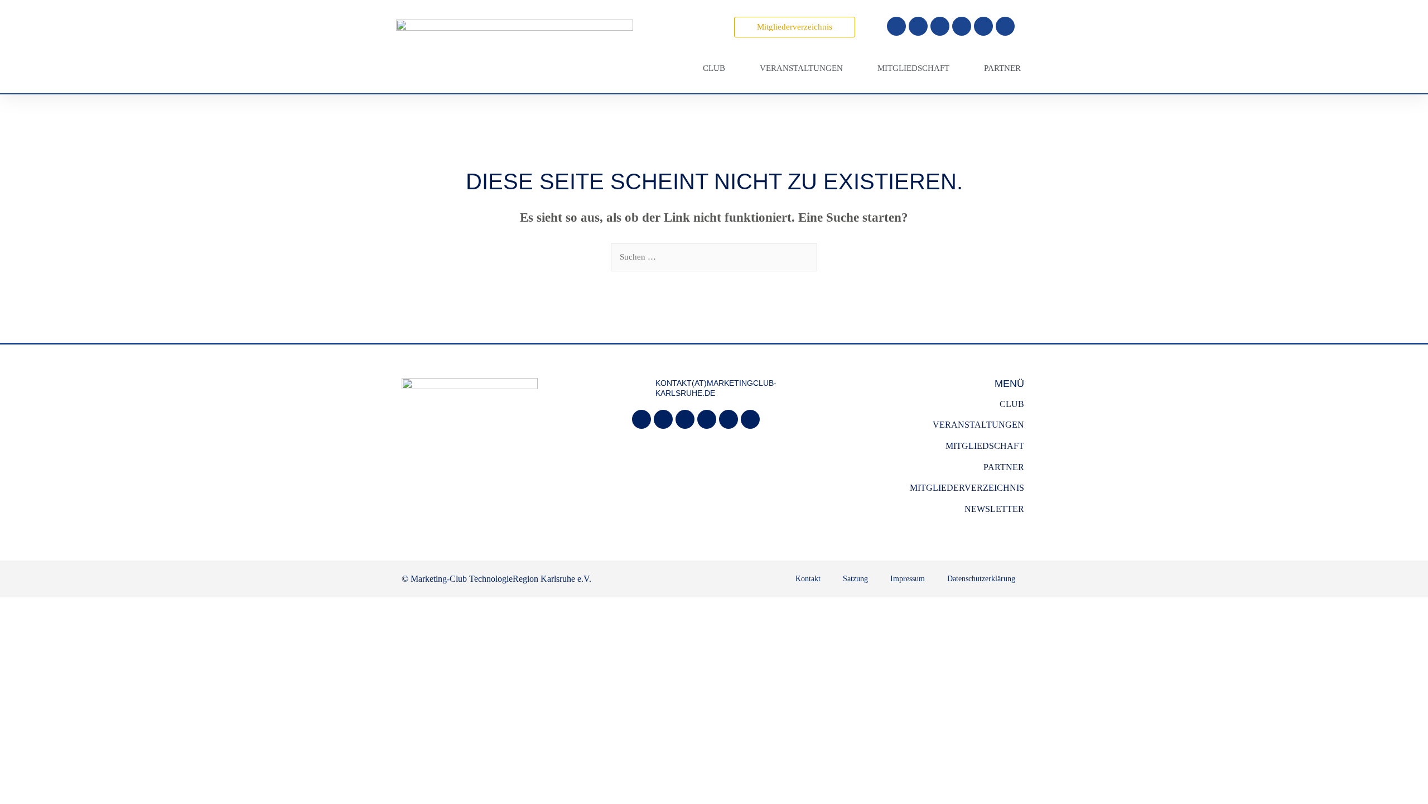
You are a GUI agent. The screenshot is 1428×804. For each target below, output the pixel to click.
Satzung (855, 579)
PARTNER (1003, 467)
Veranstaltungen (801, 68)
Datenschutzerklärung (981, 579)
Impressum (907, 579)
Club (714, 68)
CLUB (1012, 404)
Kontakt (808, 579)
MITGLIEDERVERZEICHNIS (967, 487)
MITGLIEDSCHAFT (984, 446)
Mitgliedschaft (913, 68)
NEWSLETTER (994, 509)
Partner (1002, 68)
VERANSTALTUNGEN (978, 424)
